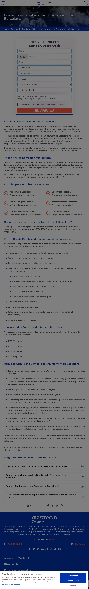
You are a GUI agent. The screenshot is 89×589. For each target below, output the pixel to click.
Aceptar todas (73, 575)
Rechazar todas (73, 581)
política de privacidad (11, 584)
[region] (44, 580)
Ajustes (73, 586)
